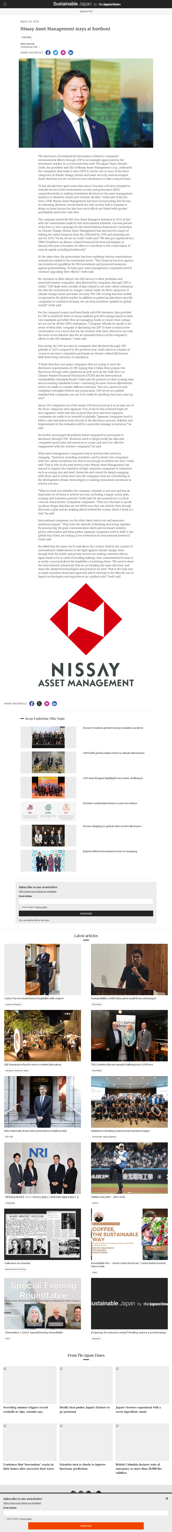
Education (96, 1339)
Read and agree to (34, 907)
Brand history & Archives (15, 1269)
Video (94, 1272)
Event (7, 1339)
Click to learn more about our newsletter (38, 891)
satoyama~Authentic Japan (16, 1071)
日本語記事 (10, 1203)
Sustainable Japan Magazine (104, 1137)
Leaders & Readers (13, 1004)
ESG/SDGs (26, 37)
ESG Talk (9, 1137)
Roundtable (97, 1071)
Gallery (95, 1203)
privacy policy (41, 907)
